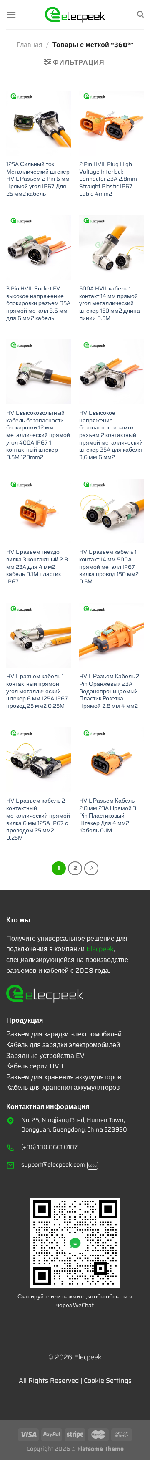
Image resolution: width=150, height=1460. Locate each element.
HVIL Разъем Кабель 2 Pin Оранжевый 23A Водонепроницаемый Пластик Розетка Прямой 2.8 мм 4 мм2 (109, 691)
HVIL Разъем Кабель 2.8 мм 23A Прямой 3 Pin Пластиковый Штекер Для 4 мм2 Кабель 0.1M (107, 815)
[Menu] (11, 14)
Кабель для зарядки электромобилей (63, 1045)
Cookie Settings (108, 1380)
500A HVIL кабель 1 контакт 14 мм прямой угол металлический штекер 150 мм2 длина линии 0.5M (109, 303)
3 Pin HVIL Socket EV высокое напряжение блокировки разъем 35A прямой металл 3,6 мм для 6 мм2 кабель (38, 303)
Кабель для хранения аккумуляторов (63, 1087)
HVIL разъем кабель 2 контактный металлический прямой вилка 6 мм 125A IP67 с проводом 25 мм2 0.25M (38, 819)
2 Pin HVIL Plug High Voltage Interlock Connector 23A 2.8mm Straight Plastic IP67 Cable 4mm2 (108, 179)
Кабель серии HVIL (35, 1066)
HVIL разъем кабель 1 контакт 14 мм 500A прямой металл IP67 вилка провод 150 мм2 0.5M (109, 566)
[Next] (91, 868)
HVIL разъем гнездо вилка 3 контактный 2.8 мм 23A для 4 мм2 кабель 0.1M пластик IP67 (37, 566)
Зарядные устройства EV (45, 1056)
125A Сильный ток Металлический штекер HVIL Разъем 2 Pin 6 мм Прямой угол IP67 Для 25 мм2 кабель (38, 179)
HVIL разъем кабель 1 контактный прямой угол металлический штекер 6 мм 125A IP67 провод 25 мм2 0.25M (37, 691)
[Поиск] (140, 14)
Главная (29, 45)
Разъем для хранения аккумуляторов (64, 1077)
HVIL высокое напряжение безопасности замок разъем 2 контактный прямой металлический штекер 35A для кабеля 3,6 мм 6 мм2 (111, 435)
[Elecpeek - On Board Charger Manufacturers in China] (75, 15)
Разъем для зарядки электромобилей (64, 1034)
